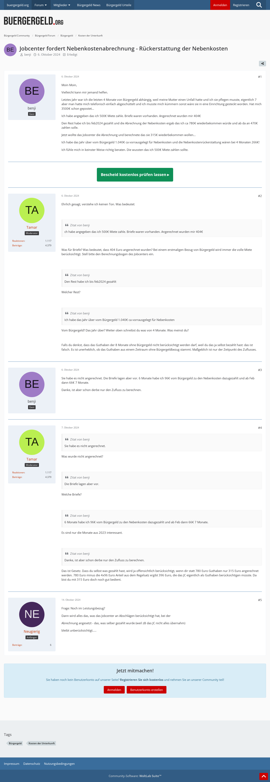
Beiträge (17, 245)
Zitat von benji (80, 225)
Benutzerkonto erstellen (146, 690)
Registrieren (241, 5)
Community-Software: (135, 776)
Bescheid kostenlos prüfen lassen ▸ (135, 174)
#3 (260, 370)
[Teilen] (262, 63)
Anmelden (220, 5)
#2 (260, 196)
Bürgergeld (15, 743)
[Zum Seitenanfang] (263, 776)
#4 (260, 428)
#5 (260, 600)
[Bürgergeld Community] (135, 21)
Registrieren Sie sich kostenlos (141, 680)
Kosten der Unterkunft (42, 743)
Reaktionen (18, 241)
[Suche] (259, 5)
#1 (260, 77)
